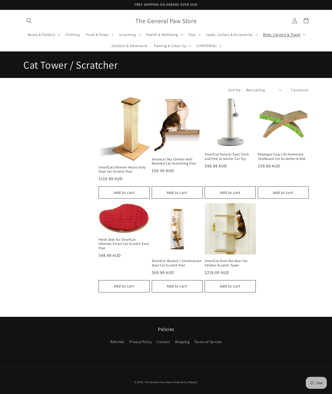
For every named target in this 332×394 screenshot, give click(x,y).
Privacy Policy (140, 341)
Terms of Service (208, 341)
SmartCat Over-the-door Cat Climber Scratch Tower (226, 263)
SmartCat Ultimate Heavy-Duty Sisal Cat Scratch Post (122, 169)
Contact (163, 341)
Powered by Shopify (185, 382)
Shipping (182, 341)
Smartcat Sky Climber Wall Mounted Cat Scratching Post (174, 161)
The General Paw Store (158, 382)
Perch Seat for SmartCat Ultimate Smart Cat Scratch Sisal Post (124, 244)
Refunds (117, 341)
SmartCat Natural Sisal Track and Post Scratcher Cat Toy (227, 156)
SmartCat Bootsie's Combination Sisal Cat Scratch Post (177, 263)
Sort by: (234, 90)
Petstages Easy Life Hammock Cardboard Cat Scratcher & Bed (282, 156)
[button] (29, 21)
